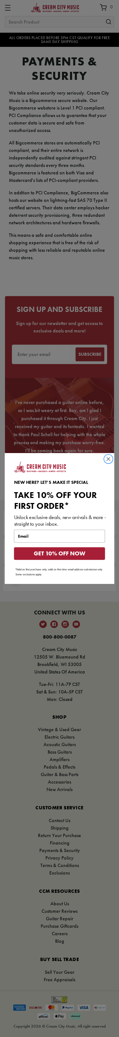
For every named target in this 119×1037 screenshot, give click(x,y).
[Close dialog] (108, 459)
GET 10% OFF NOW (59, 553)
